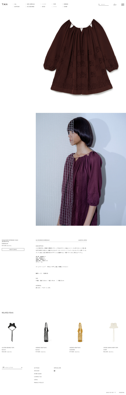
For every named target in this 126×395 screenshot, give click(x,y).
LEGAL (36, 379)
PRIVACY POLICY (39, 382)
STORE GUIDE (38, 373)
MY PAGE (36, 368)
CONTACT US (38, 376)
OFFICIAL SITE (57, 368)
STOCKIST (36, 370)
